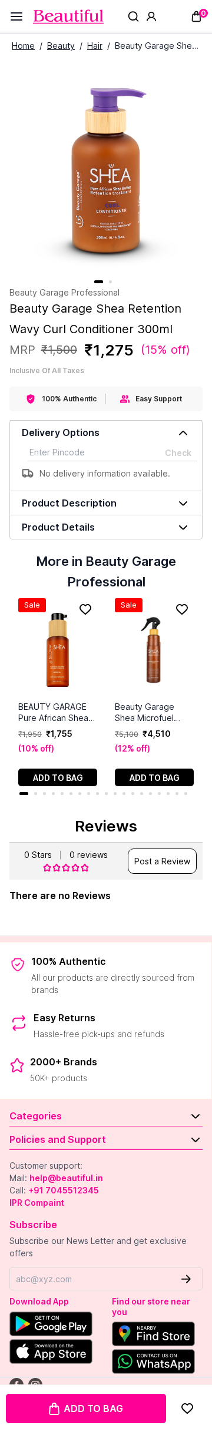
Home (23, 46)
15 (150, 793)
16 (159, 793)
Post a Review (162, 861)
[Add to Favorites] (187, 1408)
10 (106, 793)
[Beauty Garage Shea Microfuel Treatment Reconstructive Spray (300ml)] (154, 649)
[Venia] (68, 16)
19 (185, 793)
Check (178, 453)
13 (132, 793)
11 (115, 793)
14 (141, 793)
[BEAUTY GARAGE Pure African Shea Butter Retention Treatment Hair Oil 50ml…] (57, 649)
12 (123, 793)
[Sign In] (151, 16)
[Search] (133, 16)
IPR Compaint (36, 1203)
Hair (94, 46)
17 (168, 793)
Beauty (61, 46)
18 (176, 793)
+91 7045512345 (63, 1190)
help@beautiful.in (66, 1178)
